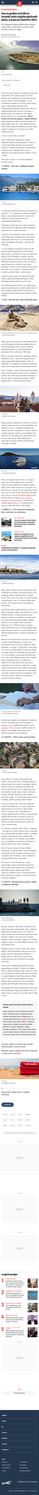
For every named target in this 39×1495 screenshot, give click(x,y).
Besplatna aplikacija (25, 495)
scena (4, 1444)
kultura (4, 1438)
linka (19, 1053)
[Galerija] (19, 55)
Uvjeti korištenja (23, 1462)
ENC (32, 500)
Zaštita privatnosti (6, 1465)
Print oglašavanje (24, 1468)
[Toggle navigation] (2, 2)
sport (4, 1421)
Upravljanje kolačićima (25, 1471)
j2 (2, 1426)
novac (4, 1432)
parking (4, 505)
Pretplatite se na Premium (27, 1482)
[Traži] (36, 2)
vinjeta (15, 503)
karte (10, 730)
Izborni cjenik (23, 1465)
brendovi (5, 1449)
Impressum (4, 1462)
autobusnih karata (16, 500)
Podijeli (5, 85)
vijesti (4, 1415)
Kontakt (4, 1471)
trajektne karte (6, 725)
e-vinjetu (23, 1019)
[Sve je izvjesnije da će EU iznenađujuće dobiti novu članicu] (33, 1307)
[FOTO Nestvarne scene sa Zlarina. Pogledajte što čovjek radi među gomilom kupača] (33, 1295)
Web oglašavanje (6, 1468)
